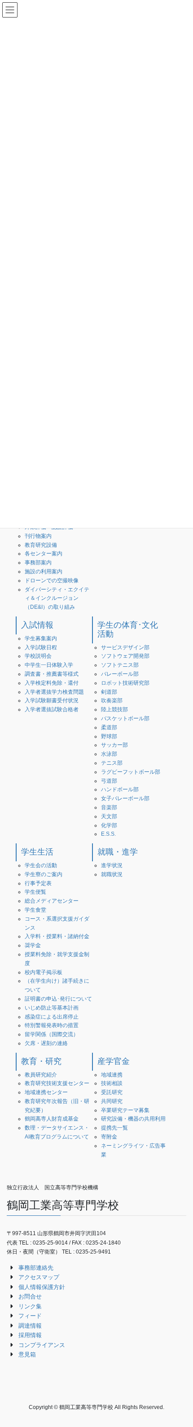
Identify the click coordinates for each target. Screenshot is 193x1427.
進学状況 (112, 865)
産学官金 (113, 1061)
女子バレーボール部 (125, 798)
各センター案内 (43, 553)
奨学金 (33, 945)
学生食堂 (35, 910)
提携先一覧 (114, 1128)
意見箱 (27, 1354)
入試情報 (37, 624)
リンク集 (30, 1306)
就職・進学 (117, 851)
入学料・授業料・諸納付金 (57, 936)
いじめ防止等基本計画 (52, 1008)
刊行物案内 (38, 536)
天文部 (109, 816)
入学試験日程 (41, 647)
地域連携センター (46, 1092)
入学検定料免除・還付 (52, 683)
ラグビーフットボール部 (130, 772)
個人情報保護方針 (41, 1287)
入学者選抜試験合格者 (52, 709)
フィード (30, 1315)
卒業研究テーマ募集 (125, 1110)
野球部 (109, 736)
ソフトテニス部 (120, 665)
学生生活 (37, 851)
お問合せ (30, 1296)
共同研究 (112, 1101)
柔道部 (109, 727)
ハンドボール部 (120, 789)
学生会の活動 (41, 865)
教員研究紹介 (41, 1075)
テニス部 (112, 763)
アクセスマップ (38, 1277)
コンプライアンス (41, 1345)
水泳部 (109, 754)
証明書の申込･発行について (58, 999)
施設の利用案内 (43, 571)
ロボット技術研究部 (125, 683)
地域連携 (112, 1075)
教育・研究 (41, 1061)
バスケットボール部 (125, 718)
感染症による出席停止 (52, 1017)
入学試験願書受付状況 (52, 700)
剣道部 (109, 692)
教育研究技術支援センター (57, 1083)
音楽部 (109, 807)
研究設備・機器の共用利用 (133, 1119)
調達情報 (30, 1325)
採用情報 (30, 1335)
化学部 (109, 825)
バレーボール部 (120, 674)
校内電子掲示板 (43, 972)
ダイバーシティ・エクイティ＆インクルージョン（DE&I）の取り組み (57, 598)
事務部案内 (38, 562)
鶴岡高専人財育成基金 (52, 1119)
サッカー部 (114, 745)
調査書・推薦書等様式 (52, 674)
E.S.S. (108, 834)
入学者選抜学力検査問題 (54, 692)
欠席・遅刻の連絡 (46, 1043)
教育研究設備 (41, 545)
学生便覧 (35, 892)
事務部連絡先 (35, 1267)
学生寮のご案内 (43, 874)
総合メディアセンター (52, 901)
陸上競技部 (114, 709)
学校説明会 (38, 656)
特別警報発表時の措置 (52, 1025)
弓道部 (109, 781)
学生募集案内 (41, 638)
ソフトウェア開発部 (125, 656)
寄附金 (109, 1137)
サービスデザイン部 (125, 647)
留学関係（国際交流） (52, 1034)
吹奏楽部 (112, 700)
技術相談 (112, 1083)
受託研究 (112, 1092)
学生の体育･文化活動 (127, 629)
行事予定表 (38, 883)
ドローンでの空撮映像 (52, 580)
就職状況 (112, 874)
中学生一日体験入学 (49, 665)
